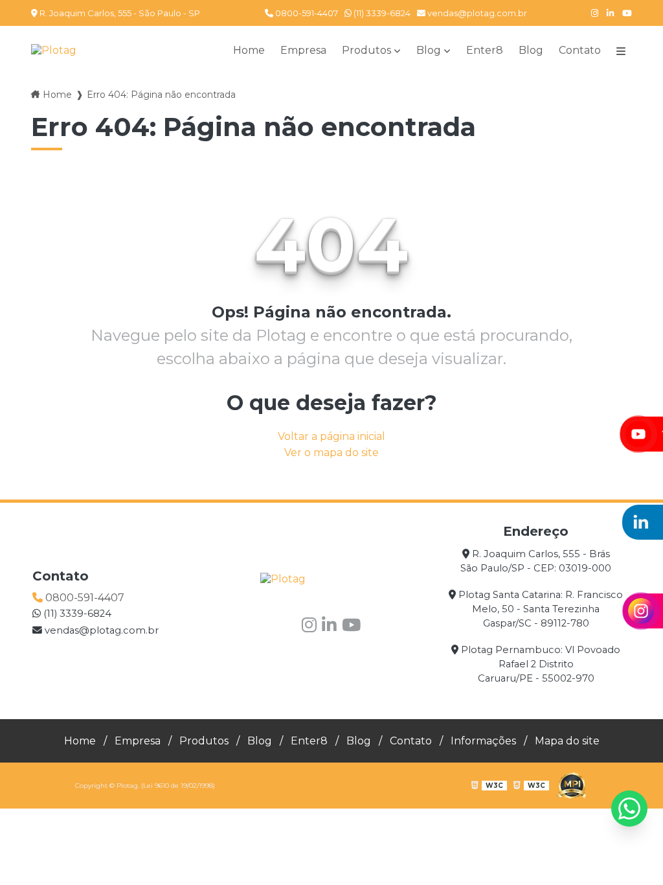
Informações (483, 741)
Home (249, 50)
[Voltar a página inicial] (53, 50)
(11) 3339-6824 (381, 13)
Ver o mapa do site (331, 452)
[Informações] (621, 50)
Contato (580, 50)
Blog (428, 50)
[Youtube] (627, 13)
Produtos (366, 50)
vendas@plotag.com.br (476, 13)
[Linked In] (610, 13)
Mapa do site (567, 741)
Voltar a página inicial (331, 436)
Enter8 (484, 50)
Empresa (303, 50)
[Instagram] (594, 13)
